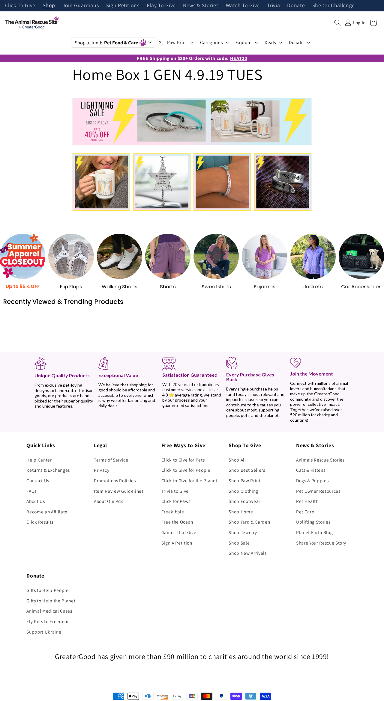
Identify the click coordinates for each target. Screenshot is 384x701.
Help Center (39, 460)
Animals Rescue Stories (320, 460)
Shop (49, 6)
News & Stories (200, 6)
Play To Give (161, 6)
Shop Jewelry (243, 532)
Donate (296, 6)
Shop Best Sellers (247, 470)
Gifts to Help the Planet (50, 601)
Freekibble (172, 512)
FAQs (31, 491)
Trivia (273, 6)
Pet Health (307, 501)
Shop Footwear (244, 501)
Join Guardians (80, 6)
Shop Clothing (243, 491)
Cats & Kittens (310, 470)
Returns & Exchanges (48, 470)
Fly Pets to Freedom (47, 621)
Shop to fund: (106, 42)
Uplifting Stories (313, 522)
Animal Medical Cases (49, 611)
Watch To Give (243, 6)
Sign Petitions (123, 6)
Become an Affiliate (47, 512)
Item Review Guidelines (119, 491)
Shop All (237, 460)
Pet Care (305, 512)
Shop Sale (239, 543)
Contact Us (37, 480)
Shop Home (241, 512)
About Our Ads (108, 501)
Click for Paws (175, 501)
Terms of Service (111, 460)
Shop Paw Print (244, 480)
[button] (337, 22)
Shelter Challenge (333, 6)
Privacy (102, 470)
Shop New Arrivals (247, 553)
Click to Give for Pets (183, 460)
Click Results (39, 522)
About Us (35, 501)
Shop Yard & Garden (249, 522)
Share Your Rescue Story (321, 543)
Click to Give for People (186, 470)
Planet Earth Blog (314, 532)
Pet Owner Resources (318, 491)
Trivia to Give (175, 491)
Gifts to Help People (47, 590)
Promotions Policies (115, 480)
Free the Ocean (177, 522)
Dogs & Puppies (312, 480)
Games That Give (178, 532)
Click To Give (20, 6)
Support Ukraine (43, 632)
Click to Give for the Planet (189, 480)
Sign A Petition (176, 543)
